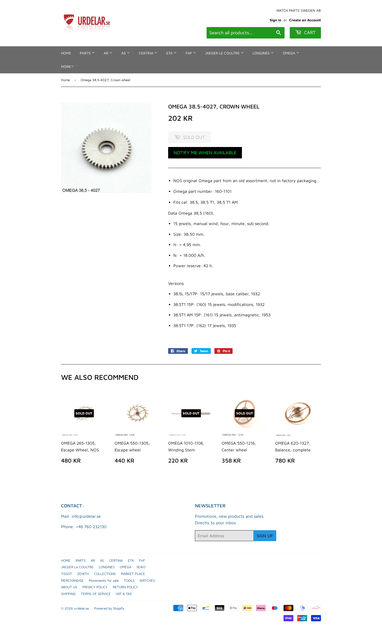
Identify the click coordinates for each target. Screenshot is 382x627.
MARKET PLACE (133, 574)
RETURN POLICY (125, 587)
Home (65, 80)
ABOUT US (69, 587)
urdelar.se (81, 608)
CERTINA (146, 53)
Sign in (275, 20)
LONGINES (262, 53)
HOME (66, 53)
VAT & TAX (124, 594)
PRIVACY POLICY (95, 587)
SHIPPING (68, 594)
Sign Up (265, 535)
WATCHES (147, 580)
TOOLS (129, 580)
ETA (170, 53)
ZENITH (83, 574)
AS (124, 53)
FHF (189, 53)
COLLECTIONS (105, 574)
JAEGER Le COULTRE (223, 53)
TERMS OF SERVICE (96, 594)
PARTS (86, 53)
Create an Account (305, 20)
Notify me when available (205, 152)
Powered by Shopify (109, 608)
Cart (309, 32)
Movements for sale (104, 580)
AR (106, 53)
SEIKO (141, 567)
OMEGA (289, 53)
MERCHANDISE (72, 580)
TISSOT (66, 574)
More (66, 66)
